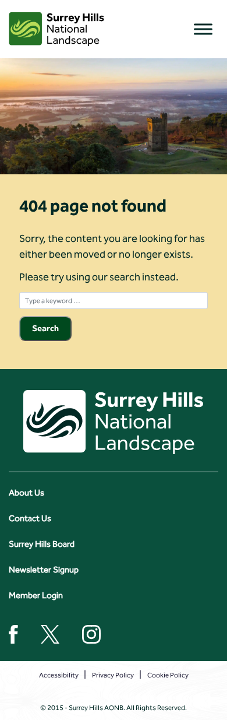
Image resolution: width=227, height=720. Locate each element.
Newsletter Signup (44, 569)
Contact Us (30, 518)
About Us (26, 492)
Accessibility (59, 675)
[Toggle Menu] (203, 28)
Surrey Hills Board (42, 544)
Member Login (36, 595)
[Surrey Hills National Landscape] (56, 29)
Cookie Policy (168, 675)
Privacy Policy (113, 675)
